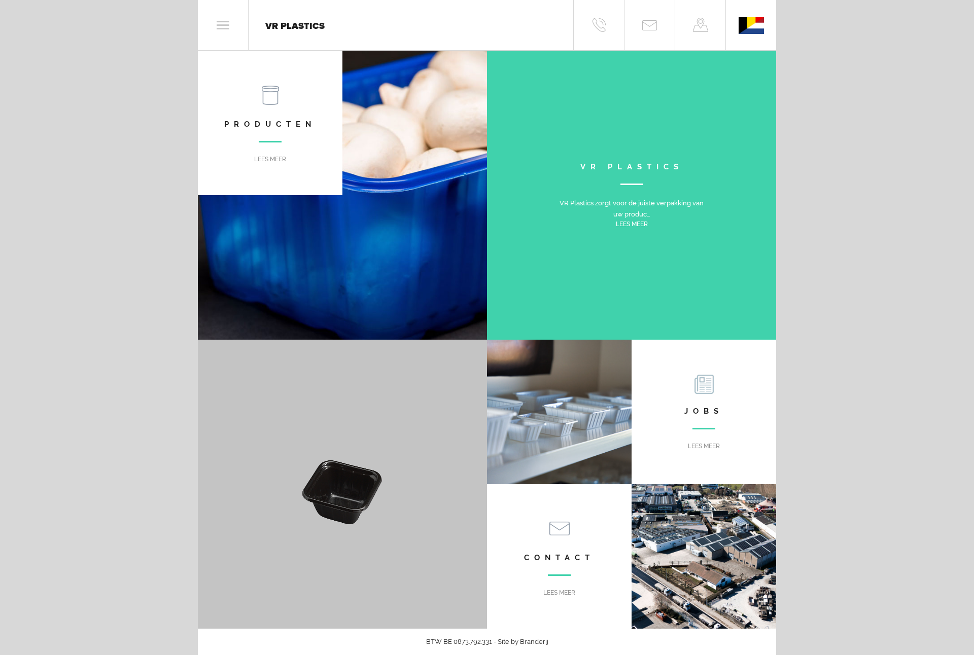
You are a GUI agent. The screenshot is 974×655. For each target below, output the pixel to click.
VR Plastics (295, 25)
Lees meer (270, 159)
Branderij (534, 641)
